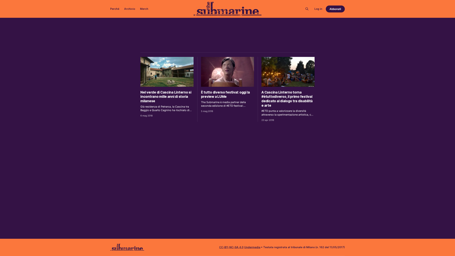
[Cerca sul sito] (307, 9)
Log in (318, 8)
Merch (144, 8)
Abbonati (335, 9)
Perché (114, 8)
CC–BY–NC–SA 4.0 (231, 247)
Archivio (129, 8)
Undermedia (252, 247)
